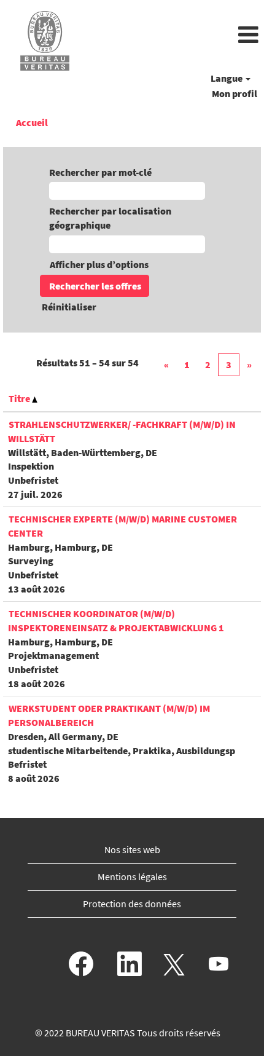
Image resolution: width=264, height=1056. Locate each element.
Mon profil (234, 93)
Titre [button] (20, 398)
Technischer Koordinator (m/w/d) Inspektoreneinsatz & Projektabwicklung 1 (116, 620)
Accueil (32, 122)
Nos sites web (132, 849)
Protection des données (132, 903)
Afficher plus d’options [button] (99, 264)
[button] (176, 35)
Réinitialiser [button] (69, 307)
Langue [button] (227, 78)
